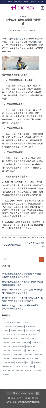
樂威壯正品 (30, 350)
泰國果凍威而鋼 (8, 362)
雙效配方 (28, 370)
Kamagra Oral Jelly (9, 326)
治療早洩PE (34, 358)
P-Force (21, 326)
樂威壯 (32, 338)
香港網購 (6, 374)
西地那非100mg (28, 366)
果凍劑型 (24, 338)
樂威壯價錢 (26, 342)
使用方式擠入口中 (32, 330)
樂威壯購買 (39, 354)
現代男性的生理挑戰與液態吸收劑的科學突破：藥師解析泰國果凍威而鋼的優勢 (22, 275)
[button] (3, 8)
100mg (5, 322)
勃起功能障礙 (7, 334)
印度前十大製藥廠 (20, 334)
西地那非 (17, 366)
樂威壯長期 (7, 358)
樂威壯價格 (16, 342)
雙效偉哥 (19, 370)
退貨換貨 (28, 398)
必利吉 (16, 338)
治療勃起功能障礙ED (20, 358)
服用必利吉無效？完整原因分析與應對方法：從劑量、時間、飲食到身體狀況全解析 (22, 299)
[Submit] (41, 259)
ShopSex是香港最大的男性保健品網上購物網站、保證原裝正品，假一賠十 (23, 1)
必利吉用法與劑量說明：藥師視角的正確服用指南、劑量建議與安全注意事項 (22, 291)
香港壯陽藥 (37, 370)
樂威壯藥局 (18, 354)
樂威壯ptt (6, 342)
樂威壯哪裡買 (31, 346)
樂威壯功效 (7, 346)
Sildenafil (6, 330)
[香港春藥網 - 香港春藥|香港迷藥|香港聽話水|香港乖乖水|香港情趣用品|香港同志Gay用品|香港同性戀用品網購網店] (23, 8)
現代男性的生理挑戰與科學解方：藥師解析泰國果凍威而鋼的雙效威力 (22, 283)
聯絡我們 (20, 398)
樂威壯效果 (7, 350)
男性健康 (23, 17)
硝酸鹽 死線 (37, 362)
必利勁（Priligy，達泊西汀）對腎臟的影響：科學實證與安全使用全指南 (22, 307)
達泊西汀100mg (8, 370)
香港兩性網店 (32, 30)
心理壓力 (35, 42)
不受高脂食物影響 (17, 330)
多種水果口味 (7, 338)
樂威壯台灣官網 (18, 346)
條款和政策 (11, 398)
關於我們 (35, 398)
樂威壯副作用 (37, 342)
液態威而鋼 (20, 362)
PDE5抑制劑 (30, 326)
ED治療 (25, 322)
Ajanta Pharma (15, 322)
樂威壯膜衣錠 (7, 354)
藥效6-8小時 (7, 366)
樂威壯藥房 (29, 354)
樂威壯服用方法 (18, 350)
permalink (40, 238)
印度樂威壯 (33, 334)
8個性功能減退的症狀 (11, 244)
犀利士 (28, 362)
